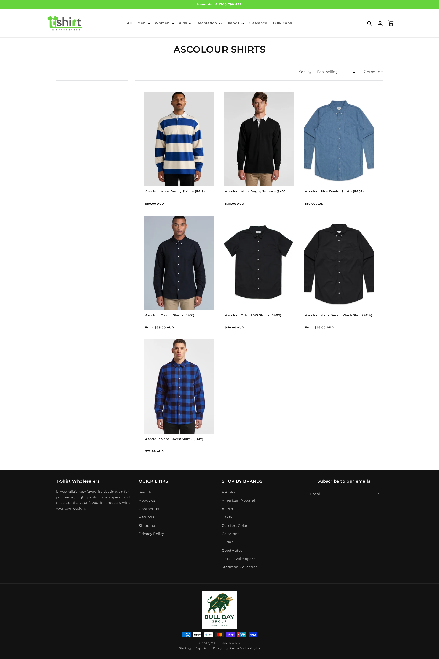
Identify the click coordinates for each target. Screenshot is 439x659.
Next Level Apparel (239, 559)
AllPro (227, 509)
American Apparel (238, 500)
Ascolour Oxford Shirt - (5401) (170, 315)
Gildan (228, 542)
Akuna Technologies (244, 648)
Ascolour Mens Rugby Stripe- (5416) (175, 191)
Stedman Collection (240, 567)
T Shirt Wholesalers (225, 643)
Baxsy (227, 517)
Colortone (231, 534)
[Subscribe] (377, 494)
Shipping (147, 526)
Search (145, 492)
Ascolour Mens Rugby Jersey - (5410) (256, 191)
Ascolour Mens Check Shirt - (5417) (174, 439)
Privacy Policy (151, 534)
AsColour (230, 492)
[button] (143, 23)
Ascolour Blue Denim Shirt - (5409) (334, 191)
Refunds (146, 517)
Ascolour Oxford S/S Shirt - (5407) (253, 315)
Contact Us (149, 509)
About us (147, 500)
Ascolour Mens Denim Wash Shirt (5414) (338, 315)
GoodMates (232, 550)
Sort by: (305, 72)
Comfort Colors (235, 526)
